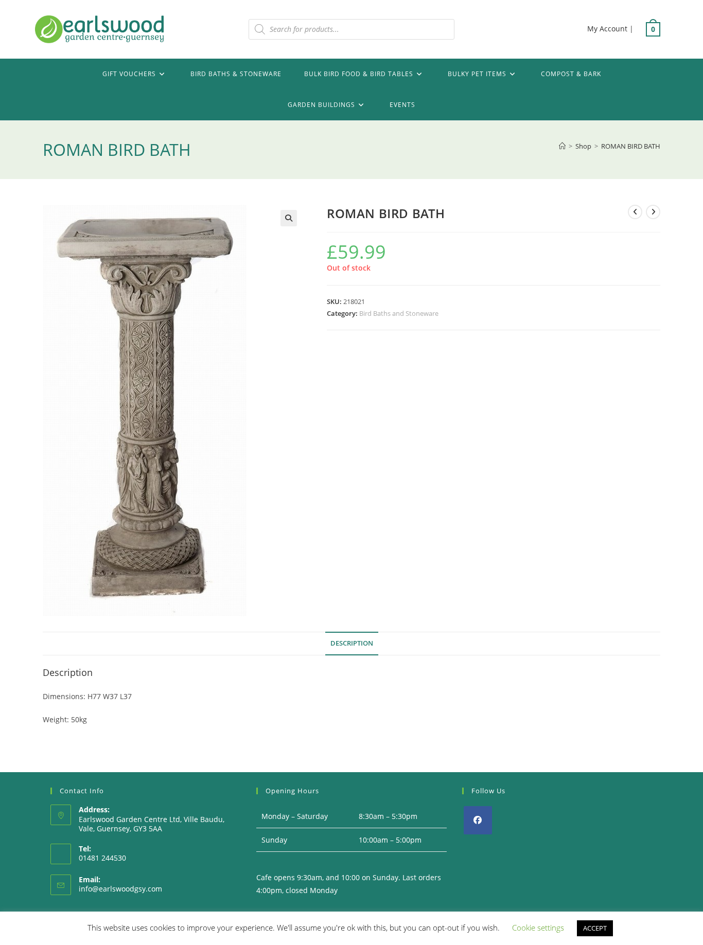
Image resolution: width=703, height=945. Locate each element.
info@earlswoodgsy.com (120, 889)
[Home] (562, 146)
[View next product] (653, 212)
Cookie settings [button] (538, 927)
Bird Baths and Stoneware (398, 313)
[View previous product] (635, 212)
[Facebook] (478, 820)
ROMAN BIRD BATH (630, 146)
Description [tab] (351, 643)
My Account (607, 28)
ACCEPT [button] (595, 928)
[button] (288, 218)
